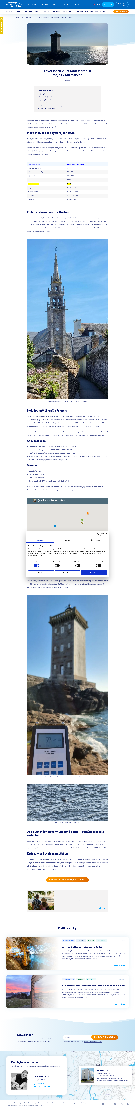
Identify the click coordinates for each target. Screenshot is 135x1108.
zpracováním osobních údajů (93, 1041)
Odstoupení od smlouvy (88, 1103)
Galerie (45, 4)
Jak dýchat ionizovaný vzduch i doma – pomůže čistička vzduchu (57, 106)
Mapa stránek (56, 1103)
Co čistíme (56, 11)
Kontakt (77, 4)
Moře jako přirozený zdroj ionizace (47, 94)
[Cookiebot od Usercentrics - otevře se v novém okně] (99, 534)
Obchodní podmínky (30, 1103)
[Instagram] (115, 1104)
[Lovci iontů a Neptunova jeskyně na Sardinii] (32, 953)
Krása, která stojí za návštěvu (46, 109)
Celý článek (119, 966)
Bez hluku (72, 11)
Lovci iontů (29, 17)
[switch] (57, 565)
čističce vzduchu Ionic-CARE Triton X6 (91, 848)
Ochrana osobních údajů (13, 1103)
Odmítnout (41, 573)
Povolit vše (93, 573)
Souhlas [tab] (40, 540)
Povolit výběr (67, 573)
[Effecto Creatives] (125, 1104)
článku (81, 142)
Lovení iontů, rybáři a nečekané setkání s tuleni (51, 103)
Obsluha (64, 11)
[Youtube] (103, 1104)
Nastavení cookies (44, 1103)
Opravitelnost (89, 11)
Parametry (28, 11)
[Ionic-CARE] (14, 4)
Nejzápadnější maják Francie (46, 100)
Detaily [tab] (67, 540)
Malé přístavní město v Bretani (46, 97)
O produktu (10, 11)
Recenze (80, 11)
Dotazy (56, 4)
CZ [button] (97, 4)
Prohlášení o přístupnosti (70, 1103)
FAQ (104, 11)
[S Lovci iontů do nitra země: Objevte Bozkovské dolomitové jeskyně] (32, 991)
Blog (66, 4)
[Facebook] (109, 1104)
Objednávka (19, 11)
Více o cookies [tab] (95, 540)
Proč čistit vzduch (45, 11)
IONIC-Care (33, 4)
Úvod (8, 17)
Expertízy (98, 11)
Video (36, 11)
